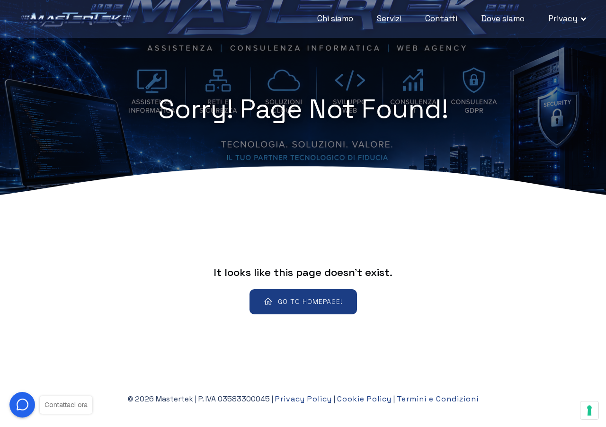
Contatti (441, 18)
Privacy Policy (303, 399)
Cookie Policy (364, 399)
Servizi (389, 18)
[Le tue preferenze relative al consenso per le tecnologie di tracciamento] (589, 410)
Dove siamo (503, 18)
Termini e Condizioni (438, 399)
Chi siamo (335, 18)
